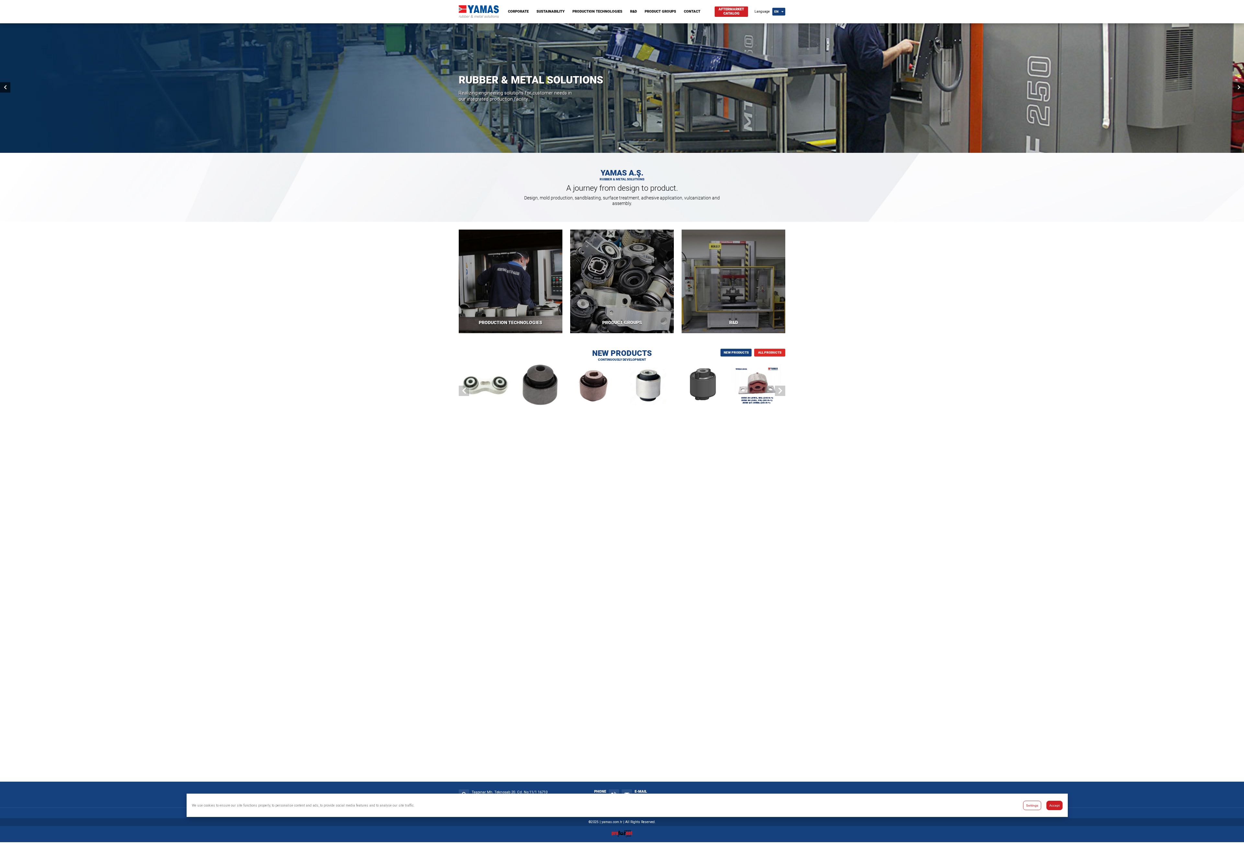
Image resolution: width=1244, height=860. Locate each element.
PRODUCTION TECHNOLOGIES (597, 11)
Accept (1054, 805)
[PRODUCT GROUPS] (622, 281)
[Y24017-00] (486, 386)
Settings (1032, 805)
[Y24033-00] (595, 386)
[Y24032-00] (649, 386)
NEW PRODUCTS (736, 352)
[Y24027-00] (704, 386)
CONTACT (692, 11)
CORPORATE (518, 11)
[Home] (479, 16)
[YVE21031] (758, 386)
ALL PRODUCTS (769, 352)
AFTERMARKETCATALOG (731, 11)
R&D (633, 11)
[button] (616, 148)
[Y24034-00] (540, 386)
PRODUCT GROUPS (660, 11)
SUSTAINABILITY (550, 11)
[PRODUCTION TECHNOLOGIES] (510, 281)
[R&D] (733, 281)
